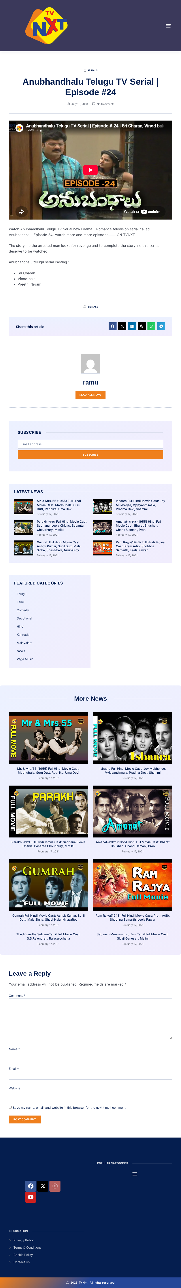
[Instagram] (54, 1186)
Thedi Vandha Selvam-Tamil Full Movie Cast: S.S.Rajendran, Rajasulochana (48, 936)
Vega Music (25, 659)
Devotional (24, 618)
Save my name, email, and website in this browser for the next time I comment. (69, 1107)
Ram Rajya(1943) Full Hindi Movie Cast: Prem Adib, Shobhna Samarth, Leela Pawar (140, 546)
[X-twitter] (42, 1186)
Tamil (20, 602)
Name (14, 1049)
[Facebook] (30, 1186)
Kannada (23, 634)
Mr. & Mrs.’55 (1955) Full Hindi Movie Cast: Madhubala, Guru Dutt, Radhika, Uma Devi (59, 505)
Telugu (21, 594)
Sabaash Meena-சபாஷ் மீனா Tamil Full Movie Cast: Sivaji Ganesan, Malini (133, 936)
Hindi (20, 626)
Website (14, 1088)
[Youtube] (30, 1197)
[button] (168, 26)
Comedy (23, 610)
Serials (92, 70)
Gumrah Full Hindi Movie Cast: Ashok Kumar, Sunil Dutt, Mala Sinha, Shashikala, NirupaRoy (59, 546)
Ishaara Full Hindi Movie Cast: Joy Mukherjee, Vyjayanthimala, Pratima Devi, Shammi (140, 505)
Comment (17, 995)
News (21, 651)
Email (14, 1068)
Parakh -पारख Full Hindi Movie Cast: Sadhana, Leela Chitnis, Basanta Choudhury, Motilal (62, 525)
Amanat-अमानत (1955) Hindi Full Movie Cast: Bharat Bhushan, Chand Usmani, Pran (138, 525)
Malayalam (24, 643)
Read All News (90, 394)
